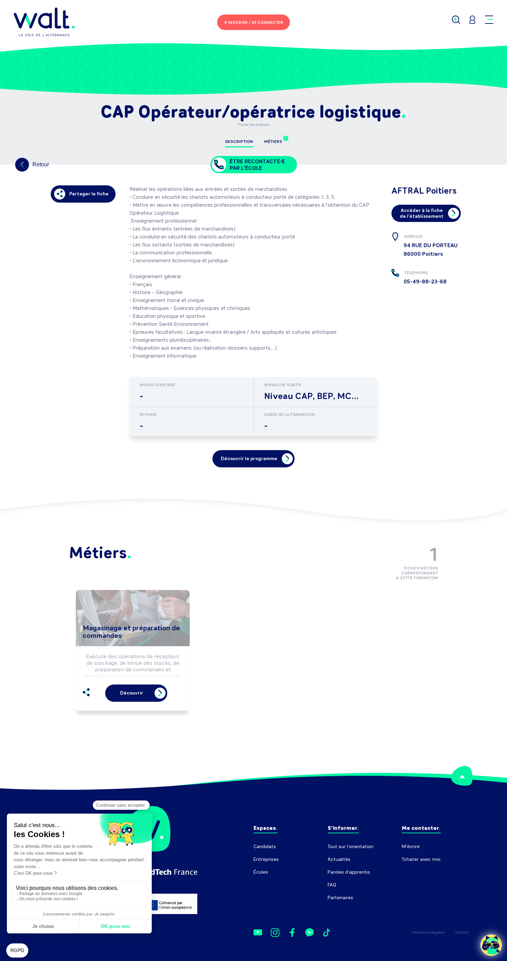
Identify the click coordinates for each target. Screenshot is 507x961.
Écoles (261, 872)
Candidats (265, 847)
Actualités (339, 859)
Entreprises (266, 859)
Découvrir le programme (249, 459)
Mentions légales (428, 932)
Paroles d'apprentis (349, 872)
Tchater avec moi (421, 859)
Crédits (462, 932)
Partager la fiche (89, 194)
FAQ (332, 885)
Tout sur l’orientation (351, 847)
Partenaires (340, 898)
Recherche (414, 872)
